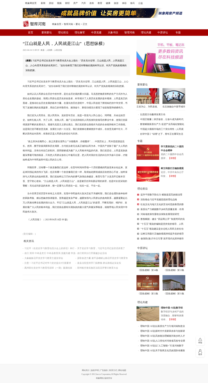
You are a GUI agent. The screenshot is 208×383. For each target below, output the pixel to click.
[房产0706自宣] (104, 13)
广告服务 (104, 370)
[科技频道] (160, 59)
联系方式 (113, 370)
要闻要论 (46, 32)
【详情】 (172, 158)
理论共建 (146, 32)
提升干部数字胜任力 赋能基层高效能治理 (161, 194)
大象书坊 (113, 32)
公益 (140, 3)
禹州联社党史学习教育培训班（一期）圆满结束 (48, 268)
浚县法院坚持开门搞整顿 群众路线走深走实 (99, 263)
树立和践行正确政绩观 (172, 168)
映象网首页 (31, 3)
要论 (78, 24)
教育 (100, 3)
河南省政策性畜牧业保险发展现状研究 (160, 214)
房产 (75, 3)
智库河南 (68, 24)
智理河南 (129, 32)
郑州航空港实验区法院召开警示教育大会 (97, 268)
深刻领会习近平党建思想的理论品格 (159, 199)
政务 (92, 3)
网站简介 (86, 370)
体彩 (124, 3)
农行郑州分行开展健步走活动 (92, 253)
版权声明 (95, 370)
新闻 (43, 3)
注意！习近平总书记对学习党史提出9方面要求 (47, 263)
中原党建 (96, 32)
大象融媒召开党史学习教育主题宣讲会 (43, 258)
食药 (132, 3)
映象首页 (56, 24)
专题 (178, 32)
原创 (51, 3)
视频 (59, 3)
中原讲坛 (162, 32)
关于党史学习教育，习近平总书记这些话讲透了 (101, 248)
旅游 (116, 3)
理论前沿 (63, 32)
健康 (108, 3)
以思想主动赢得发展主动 (152, 114)
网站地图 (122, 370)
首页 (30, 32)
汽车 (83, 3)
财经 (67, 3)
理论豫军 (80, 32)
